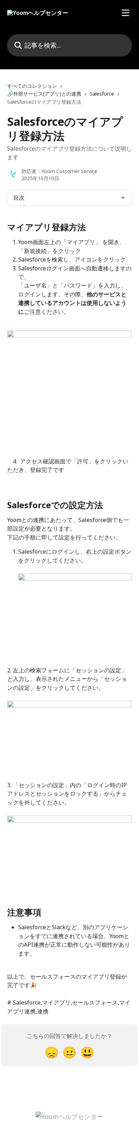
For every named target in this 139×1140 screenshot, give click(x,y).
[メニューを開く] (125, 13)
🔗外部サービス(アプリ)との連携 (44, 93)
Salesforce (102, 93)
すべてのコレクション (32, 85)
